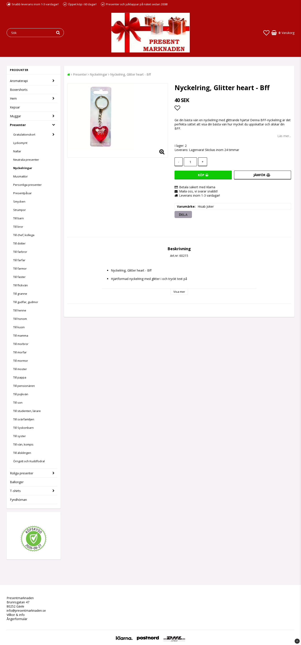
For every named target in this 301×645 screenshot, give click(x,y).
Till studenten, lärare (27, 411)
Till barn (18, 218)
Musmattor (20, 176)
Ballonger (17, 482)
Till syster (19, 436)
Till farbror (20, 252)
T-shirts (15, 491)
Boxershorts (19, 90)
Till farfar (19, 260)
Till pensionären (24, 386)
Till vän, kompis (23, 444)
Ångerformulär (17, 619)
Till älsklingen (22, 453)
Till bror (18, 227)
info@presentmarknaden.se (26, 610)
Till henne (19, 310)
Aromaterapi (19, 81)
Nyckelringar (22, 168)
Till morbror (20, 344)
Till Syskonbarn (23, 428)
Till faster (19, 277)
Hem (13, 98)
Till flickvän (20, 285)
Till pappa (19, 377)
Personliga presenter (27, 185)
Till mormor (20, 361)
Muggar (15, 116)
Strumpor (19, 210)
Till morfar (20, 352)
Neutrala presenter (26, 160)
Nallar (17, 151)
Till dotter (19, 243)
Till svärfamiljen (23, 419)
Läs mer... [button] (284, 136)
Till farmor (20, 268)
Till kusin (19, 327)
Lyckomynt (20, 143)
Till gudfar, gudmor (25, 302)
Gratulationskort (24, 134)
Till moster (20, 369)
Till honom (20, 319)
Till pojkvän (20, 394)
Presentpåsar (22, 193)
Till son (17, 403)
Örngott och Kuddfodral (29, 461)
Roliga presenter (21, 473)
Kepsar (15, 107)
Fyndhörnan (18, 500)
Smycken (19, 201)
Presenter (18, 125)
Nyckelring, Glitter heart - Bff (130, 74)
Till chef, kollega (23, 235)
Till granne (20, 294)
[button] (266, 32)
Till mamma (20, 335)
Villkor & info (16, 615)
